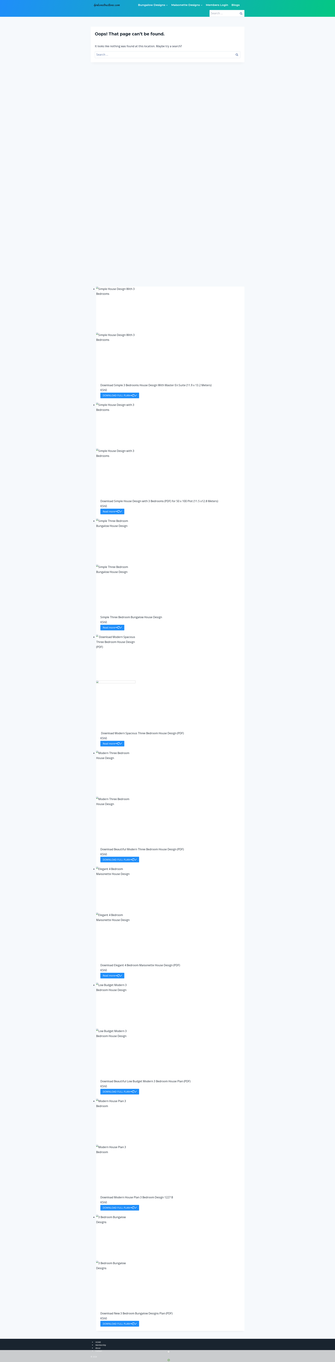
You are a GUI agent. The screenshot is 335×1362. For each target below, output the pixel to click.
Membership (100, 1345)
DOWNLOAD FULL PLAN (116, 395)
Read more (109, 511)
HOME (98, 1342)
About (97, 1348)
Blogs (235, 5)
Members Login (217, 5)
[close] (168, 1352)
